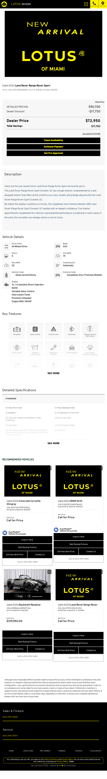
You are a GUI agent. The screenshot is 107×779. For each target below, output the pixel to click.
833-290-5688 (10, 717)
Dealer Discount (16, 111)
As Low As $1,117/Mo (91, 134)
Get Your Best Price (14, 554)
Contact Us (40, 554)
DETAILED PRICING (17, 106)
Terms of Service (51, 759)
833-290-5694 (10, 735)
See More (54, 373)
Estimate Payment (53, 147)
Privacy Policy (67, 759)
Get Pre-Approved (53, 153)
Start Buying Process (27, 547)
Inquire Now (27, 539)
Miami (21, 4)
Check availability (53, 140)
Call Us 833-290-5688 (27, 562)
